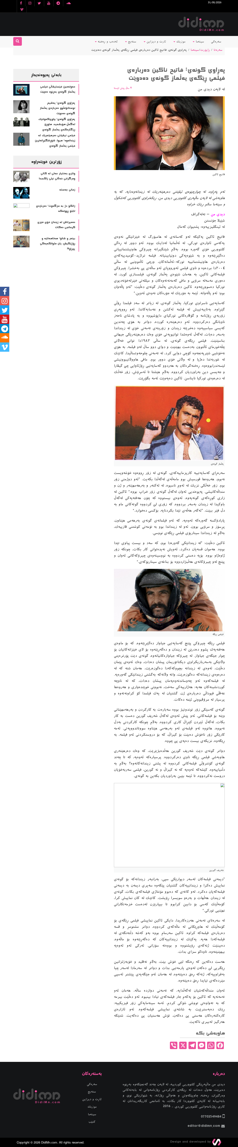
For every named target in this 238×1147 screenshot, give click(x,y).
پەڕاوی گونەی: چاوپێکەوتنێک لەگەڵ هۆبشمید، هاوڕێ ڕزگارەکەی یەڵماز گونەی (56, 124)
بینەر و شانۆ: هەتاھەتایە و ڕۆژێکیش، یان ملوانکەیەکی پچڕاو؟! (57, 243)
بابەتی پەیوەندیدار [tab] (46, 75)
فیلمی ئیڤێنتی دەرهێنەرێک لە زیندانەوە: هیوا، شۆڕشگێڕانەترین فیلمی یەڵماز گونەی (55, 140)
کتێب (92, 1121)
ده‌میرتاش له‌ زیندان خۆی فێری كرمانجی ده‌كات (56, 225)
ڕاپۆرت (205, 50)
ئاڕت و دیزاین (92, 1099)
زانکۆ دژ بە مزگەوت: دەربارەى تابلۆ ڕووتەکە (55, 208)
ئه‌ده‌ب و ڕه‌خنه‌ (107, 41)
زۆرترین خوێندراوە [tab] (46, 161)
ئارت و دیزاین (155, 41)
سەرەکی (216, 41)
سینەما (199, 41)
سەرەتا (218, 50)
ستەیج (131, 41)
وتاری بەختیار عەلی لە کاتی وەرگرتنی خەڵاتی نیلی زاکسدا (57, 176)
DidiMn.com (49, 1142)
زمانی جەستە (67, 189)
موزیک (180, 41)
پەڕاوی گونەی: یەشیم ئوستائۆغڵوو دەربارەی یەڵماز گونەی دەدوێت (57, 108)
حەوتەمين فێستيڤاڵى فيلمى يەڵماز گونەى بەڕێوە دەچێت (57, 89)
